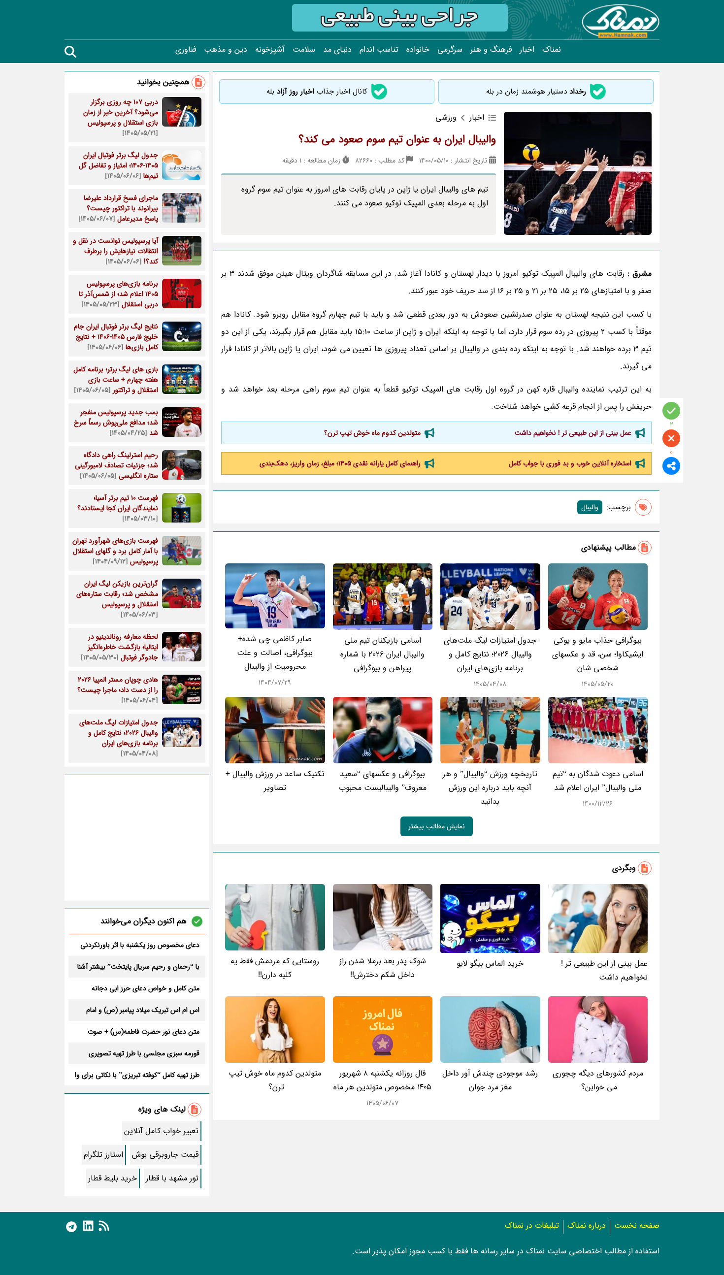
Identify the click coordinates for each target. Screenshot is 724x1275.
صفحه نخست (636, 1225)
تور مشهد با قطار (172, 1178)
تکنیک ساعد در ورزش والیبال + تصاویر (275, 781)
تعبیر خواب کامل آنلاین (161, 1131)
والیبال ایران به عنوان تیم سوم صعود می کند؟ (397, 139)
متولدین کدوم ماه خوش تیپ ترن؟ (371, 433)
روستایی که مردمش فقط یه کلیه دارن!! (274, 968)
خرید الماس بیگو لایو (490, 963)
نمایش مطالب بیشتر (436, 826)
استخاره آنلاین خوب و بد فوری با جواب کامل (570, 463)
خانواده (417, 50)
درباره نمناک (586, 1225)
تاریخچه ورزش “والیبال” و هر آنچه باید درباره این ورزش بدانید (490, 788)
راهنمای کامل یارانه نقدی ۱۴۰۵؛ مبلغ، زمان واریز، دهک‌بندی (340, 463)
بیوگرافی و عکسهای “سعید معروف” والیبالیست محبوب (383, 781)
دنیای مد (337, 50)
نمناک (551, 50)
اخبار (527, 50)
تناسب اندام (379, 50)
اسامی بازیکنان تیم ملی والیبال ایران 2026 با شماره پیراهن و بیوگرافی (382, 654)
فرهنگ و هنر (491, 50)
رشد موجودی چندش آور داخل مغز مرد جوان (490, 1080)
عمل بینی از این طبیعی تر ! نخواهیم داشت (573, 433)
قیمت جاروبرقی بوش (165, 1154)
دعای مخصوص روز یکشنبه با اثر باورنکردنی (139, 945)
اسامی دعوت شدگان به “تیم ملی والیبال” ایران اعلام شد (598, 781)
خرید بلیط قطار (112, 1178)
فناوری (185, 50)
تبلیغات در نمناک (532, 1225)
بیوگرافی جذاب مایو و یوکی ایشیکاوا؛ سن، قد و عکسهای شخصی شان (597, 654)
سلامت (304, 50)
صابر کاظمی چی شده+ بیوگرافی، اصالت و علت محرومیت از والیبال (275, 653)
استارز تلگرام (103, 1154)
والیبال (589, 507)
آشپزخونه (270, 50)
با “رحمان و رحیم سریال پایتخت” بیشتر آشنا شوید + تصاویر (138, 967)
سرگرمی (449, 50)
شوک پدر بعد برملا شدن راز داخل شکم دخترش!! (382, 968)
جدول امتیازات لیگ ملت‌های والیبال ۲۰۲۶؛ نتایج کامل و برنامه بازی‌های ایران (490, 654)
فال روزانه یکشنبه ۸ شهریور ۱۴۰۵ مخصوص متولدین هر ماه (382, 1080)
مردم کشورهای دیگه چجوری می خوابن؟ (598, 1080)
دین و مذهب (225, 50)
